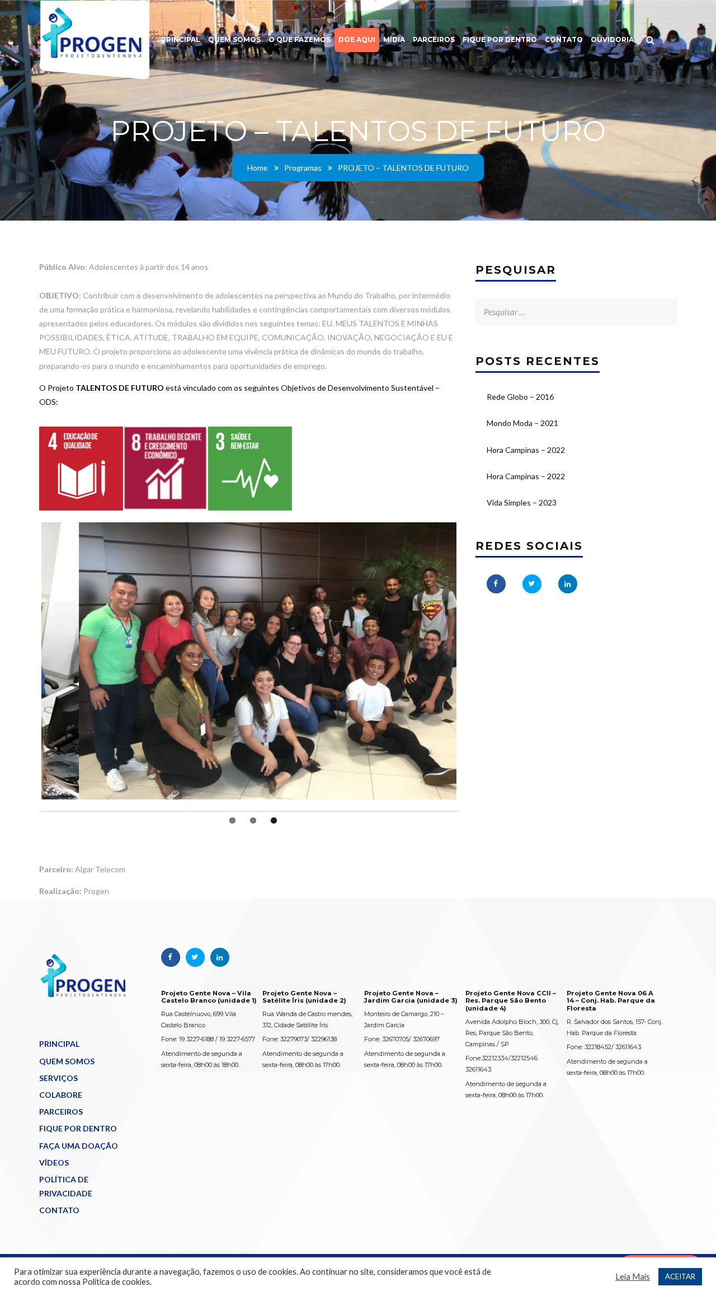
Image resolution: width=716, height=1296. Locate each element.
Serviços (58, 1078)
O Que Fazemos (299, 39)
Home (257, 167)
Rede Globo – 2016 (520, 396)
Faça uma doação (78, 1145)
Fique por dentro (500, 39)
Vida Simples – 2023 (522, 502)
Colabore (60, 1095)
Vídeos (54, 1162)
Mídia (394, 39)
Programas (303, 167)
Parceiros (434, 39)
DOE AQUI (356, 39)
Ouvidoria (612, 39)
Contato (564, 39)
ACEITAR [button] (680, 1276)
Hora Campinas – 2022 (526, 450)
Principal (180, 39)
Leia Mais (632, 1276)
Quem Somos (234, 39)
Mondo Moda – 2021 (522, 423)
